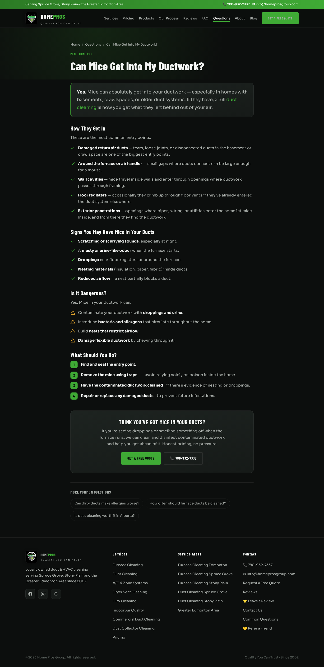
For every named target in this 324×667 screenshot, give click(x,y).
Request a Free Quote (261, 583)
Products (146, 18)
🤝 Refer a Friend (257, 628)
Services (111, 18)
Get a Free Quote (280, 18)
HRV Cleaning (125, 601)
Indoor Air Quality (128, 610)
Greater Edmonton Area (198, 610)
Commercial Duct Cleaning (136, 619)
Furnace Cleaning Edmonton (202, 565)
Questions (221, 18)
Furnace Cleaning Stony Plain (203, 583)
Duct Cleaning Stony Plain (200, 601)
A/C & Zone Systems (130, 583)
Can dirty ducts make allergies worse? (106, 503)
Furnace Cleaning (128, 565)
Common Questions (260, 619)
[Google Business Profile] (56, 594)
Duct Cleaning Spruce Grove (202, 592)
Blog (253, 18)
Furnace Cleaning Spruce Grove (205, 574)
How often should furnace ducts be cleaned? (188, 503)
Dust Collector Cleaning (134, 628)
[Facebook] (30, 594)
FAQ (205, 18)
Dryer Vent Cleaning (130, 592)
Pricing (128, 18)
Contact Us (253, 610)
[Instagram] (43, 594)
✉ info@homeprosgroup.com (275, 4)
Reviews (190, 18)
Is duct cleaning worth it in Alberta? (104, 515)
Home (75, 44)
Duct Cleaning (125, 574)
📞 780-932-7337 (236, 4)
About (240, 18)
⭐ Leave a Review (258, 601)
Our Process (169, 18)
